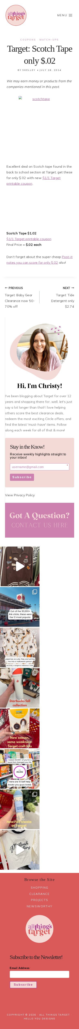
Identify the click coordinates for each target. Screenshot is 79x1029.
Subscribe (22, 477)
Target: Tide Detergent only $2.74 (62, 297)
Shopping (39, 887)
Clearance (39, 894)
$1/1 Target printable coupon (28, 239)
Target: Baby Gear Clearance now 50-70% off (20, 297)
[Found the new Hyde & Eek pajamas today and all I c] (20, 647)
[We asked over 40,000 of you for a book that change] (20, 769)
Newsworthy (39, 906)
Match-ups (49, 39)
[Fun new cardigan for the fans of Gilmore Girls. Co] (20, 566)
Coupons (28, 39)
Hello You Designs (39, 1018)
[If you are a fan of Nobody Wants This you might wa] (20, 850)
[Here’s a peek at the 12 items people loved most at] (20, 607)
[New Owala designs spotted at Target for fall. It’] (20, 809)
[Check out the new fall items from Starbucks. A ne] (20, 688)
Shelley (29, 70)
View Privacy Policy (20, 495)
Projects (39, 900)
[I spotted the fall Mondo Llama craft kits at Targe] (20, 728)
